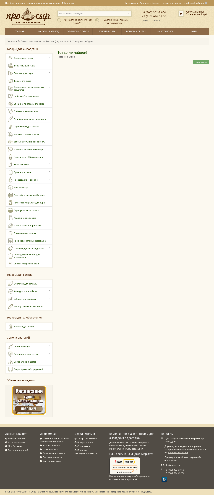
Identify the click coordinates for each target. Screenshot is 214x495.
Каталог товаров (51, 445)
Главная (12, 41)
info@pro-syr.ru (172, 465)
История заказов (16, 442)
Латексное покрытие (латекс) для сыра (44, 41)
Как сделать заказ (52, 461)
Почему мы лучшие (171, 3)
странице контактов (178, 452)
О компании (83, 446)
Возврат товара (85, 442)
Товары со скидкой (87, 438)
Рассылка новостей (18, 450)
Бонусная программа (54, 453)
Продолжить (201, 62)
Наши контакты (50, 449)
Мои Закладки (15, 446)
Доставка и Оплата (149, 3)
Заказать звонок (152, 21)
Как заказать (131, 3)
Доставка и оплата (52, 457)
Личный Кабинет (16, 438)
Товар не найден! (82, 41)
